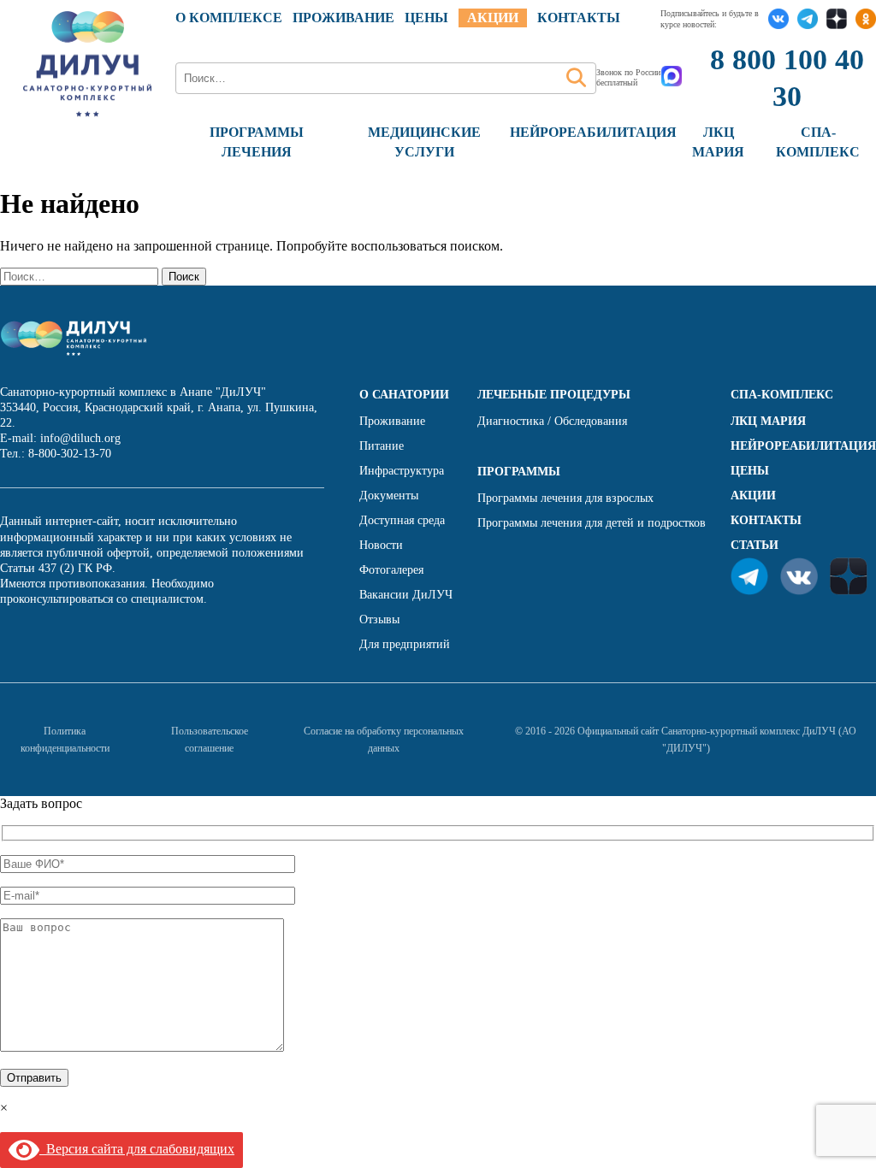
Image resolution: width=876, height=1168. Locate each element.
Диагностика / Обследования (552, 421)
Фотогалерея (391, 569)
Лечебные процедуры (553, 394)
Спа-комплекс (782, 394)
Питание (381, 445)
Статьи (754, 545)
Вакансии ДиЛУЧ (406, 594)
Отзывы (379, 619)
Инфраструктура (401, 470)
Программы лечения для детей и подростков (591, 522)
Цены (750, 470)
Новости (381, 545)
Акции (492, 17)
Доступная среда (402, 520)
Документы (388, 495)
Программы (518, 471)
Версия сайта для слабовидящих (136, 1148)
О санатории (404, 394)
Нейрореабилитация (593, 132)
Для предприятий (404, 644)
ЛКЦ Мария (768, 421)
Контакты (578, 17)
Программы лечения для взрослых (565, 498)
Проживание (343, 17)
